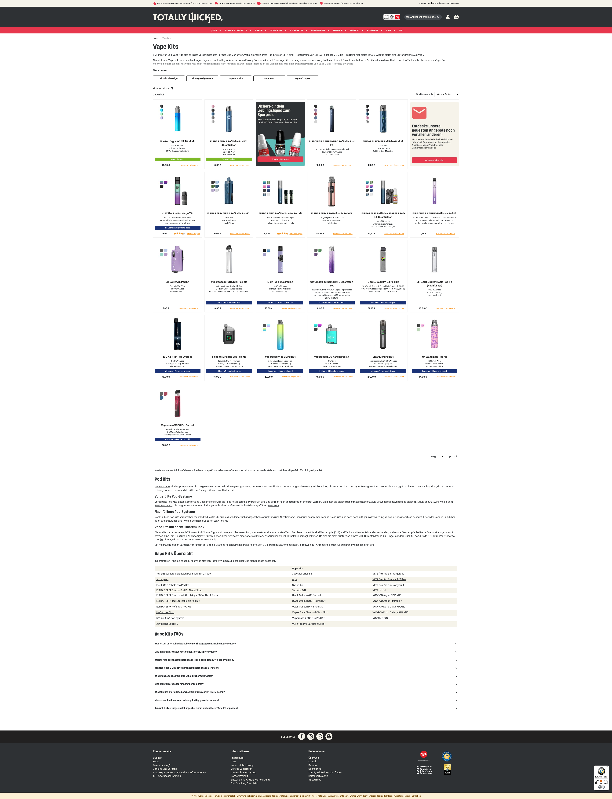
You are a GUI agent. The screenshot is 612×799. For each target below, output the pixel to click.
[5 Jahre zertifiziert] (447, 769)
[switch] (601, 787)
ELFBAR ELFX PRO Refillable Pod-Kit (331, 213)
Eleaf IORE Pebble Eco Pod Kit (229, 356)
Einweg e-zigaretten (202, 78)
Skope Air (297, 585)
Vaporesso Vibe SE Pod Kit (280, 356)
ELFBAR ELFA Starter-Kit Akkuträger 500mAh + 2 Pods (187, 595)
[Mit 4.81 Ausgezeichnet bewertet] (155, 3)
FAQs (156, 761)
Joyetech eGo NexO (167, 623)
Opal (294, 579)
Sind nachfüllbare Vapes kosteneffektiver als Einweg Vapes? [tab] (186, 651)
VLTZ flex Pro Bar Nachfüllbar (308, 623)
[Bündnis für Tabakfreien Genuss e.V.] (424, 769)
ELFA (285, 55)
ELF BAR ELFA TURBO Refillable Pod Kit (434, 213)
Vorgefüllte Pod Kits (166, 501)
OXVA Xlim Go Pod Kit (434, 356)
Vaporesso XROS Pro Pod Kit (177, 425)
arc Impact (190, 539)
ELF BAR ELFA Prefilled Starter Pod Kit (280, 213)
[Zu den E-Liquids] (280, 134)
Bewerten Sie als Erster (188, 165)
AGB (233, 761)
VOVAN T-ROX (380, 618)
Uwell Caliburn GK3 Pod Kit (307, 606)
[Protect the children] (447, 756)
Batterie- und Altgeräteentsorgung (250, 779)
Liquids (213, 30)
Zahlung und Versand (165, 768)
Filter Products (161, 88)
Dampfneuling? (162, 765)
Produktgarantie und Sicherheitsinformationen (179, 772)
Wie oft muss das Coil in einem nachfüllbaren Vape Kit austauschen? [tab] (190, 692)
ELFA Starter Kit (163, 505)
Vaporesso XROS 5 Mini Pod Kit (229, 282)
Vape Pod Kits (236, 78)
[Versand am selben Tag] (259, 3)
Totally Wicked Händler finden (325, 772)
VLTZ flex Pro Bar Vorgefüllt (177, 213)
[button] (448, 17)
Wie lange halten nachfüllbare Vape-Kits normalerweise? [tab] (184, 676)
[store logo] (188, 17)
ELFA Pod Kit (221, 520)
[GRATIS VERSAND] (217, 3)
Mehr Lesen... (160, 70)
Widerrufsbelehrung (242, 765)
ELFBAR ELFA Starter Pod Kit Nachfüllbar (179, 590)
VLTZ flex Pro (341, 55)
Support (157, 757)
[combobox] (423, 17)
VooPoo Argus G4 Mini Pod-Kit (177, 141)
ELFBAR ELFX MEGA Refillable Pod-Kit (228, 213)
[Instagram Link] (310, 736)
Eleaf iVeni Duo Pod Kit (280, 282)
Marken (355, 30)
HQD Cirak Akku (165, 612)
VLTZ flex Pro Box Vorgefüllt (388, 585)
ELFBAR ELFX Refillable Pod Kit (173, 606)
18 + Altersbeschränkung (167, 776)
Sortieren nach (424, 94)
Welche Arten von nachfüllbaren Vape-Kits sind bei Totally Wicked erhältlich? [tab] (194, 659)
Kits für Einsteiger (169, 78)
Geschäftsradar (440, 3)
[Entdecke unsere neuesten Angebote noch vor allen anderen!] (434, 134)
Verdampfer (318, 30)
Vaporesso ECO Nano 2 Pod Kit (331, 356)
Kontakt (455, 3)
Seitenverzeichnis (318, 776)
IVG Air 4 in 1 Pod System (177, 356)
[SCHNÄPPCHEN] (322, 3)
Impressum (237, 757)
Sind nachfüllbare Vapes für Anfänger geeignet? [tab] (179, 684)
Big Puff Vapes (302, 78)
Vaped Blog (314, 779)
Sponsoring (314, 768)
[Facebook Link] (301, 736)
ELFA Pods (273, 505)
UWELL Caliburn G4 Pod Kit (383, 282)
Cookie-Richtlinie (384, 796)
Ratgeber (372, 30)
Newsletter (425, 3)
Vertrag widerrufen (241, 768)
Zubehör (338, 30)
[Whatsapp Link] (319, 736)
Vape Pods (276, 30)
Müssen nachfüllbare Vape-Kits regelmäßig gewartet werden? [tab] (187, 700)
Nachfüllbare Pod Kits (167, 517)
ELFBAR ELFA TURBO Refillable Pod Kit (178, 601)
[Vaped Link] (328, 736)
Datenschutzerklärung (243, 772)
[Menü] (607, 767)
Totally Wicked (376, 55)
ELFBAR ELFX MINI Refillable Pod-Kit (383, 141)
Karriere (312, 765)
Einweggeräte (281, 60)
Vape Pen (269, 78)
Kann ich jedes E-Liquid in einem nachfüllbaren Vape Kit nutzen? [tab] (187, 667)
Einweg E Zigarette (236, 30)
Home (155, 38)
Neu (401, 30)
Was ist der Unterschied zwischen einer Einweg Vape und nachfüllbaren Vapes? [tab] (195, 643)
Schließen (416, 796)
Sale (388, 30)
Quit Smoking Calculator (245, 783)
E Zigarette (296, 30)
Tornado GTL (299, 590)
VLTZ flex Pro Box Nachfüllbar (389, 579)
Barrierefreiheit (239, 776)
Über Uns (313, 757)
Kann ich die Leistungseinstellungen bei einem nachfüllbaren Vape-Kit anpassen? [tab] (196, 708)
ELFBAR (259, 30)
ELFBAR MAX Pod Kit (177, 282)
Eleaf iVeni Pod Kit (383, 356)
